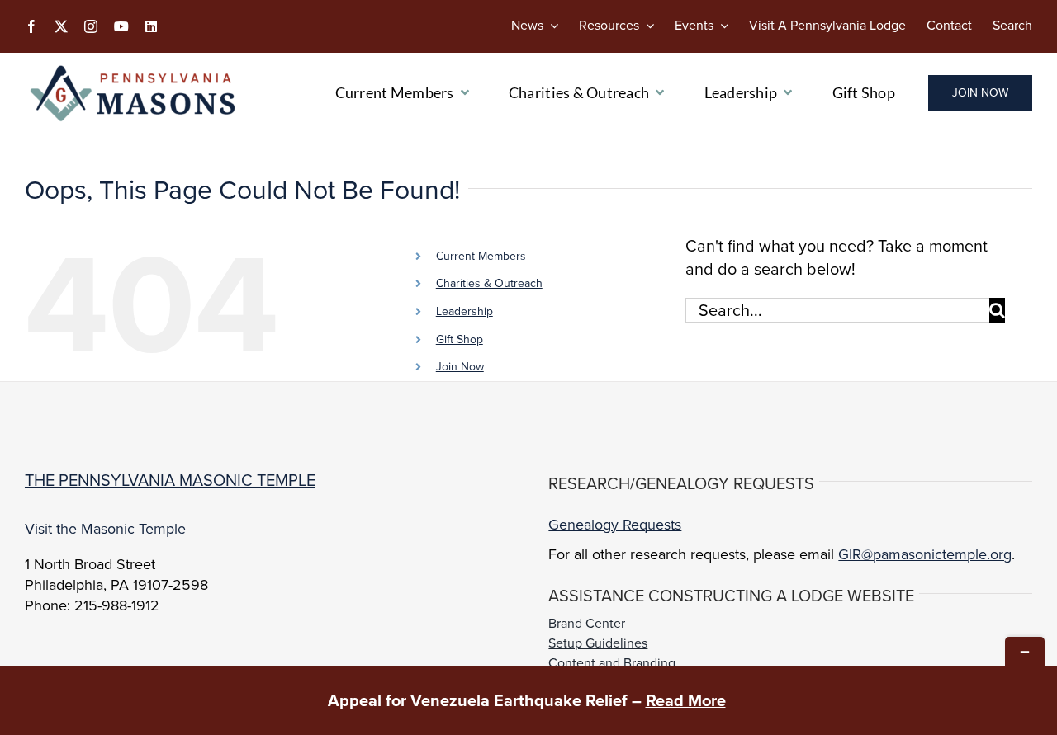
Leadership (464, 311)
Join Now (460, 366)
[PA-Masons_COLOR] (135, 69)
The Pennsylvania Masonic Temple (170, 480)
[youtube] (121, 26)
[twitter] (61, 26)
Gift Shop (459, 339)
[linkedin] (151, 26)
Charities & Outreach (489, 283)
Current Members (481, 256)
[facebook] (31, 26)
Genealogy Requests (614, 524)
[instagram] (90, 26)
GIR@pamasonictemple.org (925, 554)
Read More (686, 700)
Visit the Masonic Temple (105, 528)
